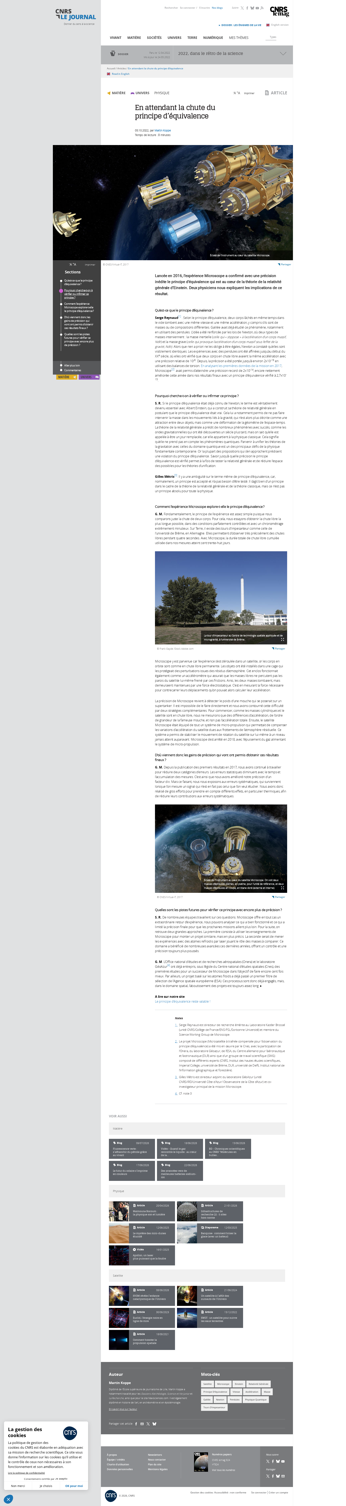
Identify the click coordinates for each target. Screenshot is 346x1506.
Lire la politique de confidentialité (26, 1473)
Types (273, 36)
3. (176, 1077)
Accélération (251, 1391)
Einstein (239, 1383)
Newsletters (155, 1455)
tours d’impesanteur (214, 1407)
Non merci (18, 1486)
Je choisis (46, 1486)
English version (280, 24)
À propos (112, 1455)
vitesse (236, 1391)
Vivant (115, 37)
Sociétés (154, 37)
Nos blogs (217, 7)
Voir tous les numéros (223, 1470)
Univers (174, 37)
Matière (134, 37)
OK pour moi (74, 1486)
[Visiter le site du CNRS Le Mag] (279, 12)
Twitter (242, 8)
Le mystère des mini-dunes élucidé (149, 1235)
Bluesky (252, 8)
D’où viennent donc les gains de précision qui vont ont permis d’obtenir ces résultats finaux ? (78, 322)
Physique (161, 93)
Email (283, 1476)
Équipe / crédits (116, 1459)
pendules (234, 1399)
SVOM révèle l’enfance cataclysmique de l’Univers (149, 1297)
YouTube (257, 8)
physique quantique (256, 1399)
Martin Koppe (163, 130)
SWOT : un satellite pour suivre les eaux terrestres (219, 1319)
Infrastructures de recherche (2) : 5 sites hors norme (213, 1214)
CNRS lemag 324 (221, 1460)
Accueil (111, 68)
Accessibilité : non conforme (230, 1492)
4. (176, 1093)
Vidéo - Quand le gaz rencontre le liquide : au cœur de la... (178, 1152)
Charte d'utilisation (118, 1464)
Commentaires (72, 370)
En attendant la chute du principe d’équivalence (155, 68)
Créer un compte (278, 1492)
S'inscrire (204, 7)
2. (176, 1041)
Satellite (207, 1383)
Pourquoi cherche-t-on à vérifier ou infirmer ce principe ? (78, 293)
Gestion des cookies (201, 1492)
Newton (220, 1399)
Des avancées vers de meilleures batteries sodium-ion (178, 1174)
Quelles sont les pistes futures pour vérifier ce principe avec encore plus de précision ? (79, 339)
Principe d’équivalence (215, 1391)
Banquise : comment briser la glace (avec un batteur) (218, 1235)
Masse (267, 1391)
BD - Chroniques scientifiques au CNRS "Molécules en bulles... (227, 1152)
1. (176, 1025)
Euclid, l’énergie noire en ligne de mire (148, 1319)
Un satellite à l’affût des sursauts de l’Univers (215, 1297)
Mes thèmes (238, 37)
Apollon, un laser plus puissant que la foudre (149, 1257)
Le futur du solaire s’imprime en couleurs (130, 1172)
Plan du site (154, 1464)
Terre (192, 37)
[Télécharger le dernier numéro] (201, 1462)
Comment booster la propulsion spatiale (145, 1341)
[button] (8, 1499)
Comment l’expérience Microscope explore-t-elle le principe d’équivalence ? (79, 307)
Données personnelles (120, 1469)
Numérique (213, 37)
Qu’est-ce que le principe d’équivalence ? (78, 282)
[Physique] (119, 1211)
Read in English (121, 74)
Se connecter (187, 7)
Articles (121, 68)
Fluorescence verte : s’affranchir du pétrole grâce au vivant (130, 1152)
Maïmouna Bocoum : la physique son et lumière (149, 1213)
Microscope (223, 1383)
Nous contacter (157, 1459)
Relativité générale (258, 1383)
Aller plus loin (72, 365)
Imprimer (90, 264)
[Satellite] (119, 1296)
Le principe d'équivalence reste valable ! (182, 1001)
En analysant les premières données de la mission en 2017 (241, 366)
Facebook (247, 8)
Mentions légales (158, 1469)
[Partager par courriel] (144, 1423)
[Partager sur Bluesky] (278, 1476)
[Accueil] (75, 15)
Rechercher (171, 7)
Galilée (206, 1399)
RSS (262, 7)
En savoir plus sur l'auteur (123, 1409)
